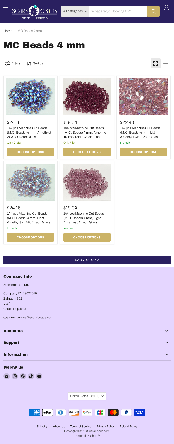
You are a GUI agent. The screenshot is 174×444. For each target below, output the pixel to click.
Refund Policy (128, 426)
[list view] (166, 63)
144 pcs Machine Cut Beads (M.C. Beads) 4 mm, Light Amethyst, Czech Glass (83, 218)
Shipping (42, 426)
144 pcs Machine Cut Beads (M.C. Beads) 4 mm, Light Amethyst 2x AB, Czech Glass (28, 218)
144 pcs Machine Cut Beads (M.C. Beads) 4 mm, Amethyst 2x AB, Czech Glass (29, 132)
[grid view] (156, 63)
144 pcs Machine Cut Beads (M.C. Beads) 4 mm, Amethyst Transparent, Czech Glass (85, 132)
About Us (59, 426)
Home (7, 31)
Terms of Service (80, 426)
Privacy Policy (105, 426)
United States (84, 396)
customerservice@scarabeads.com (28, 317)
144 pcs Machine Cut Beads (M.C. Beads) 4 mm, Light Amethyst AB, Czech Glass (140, 132)
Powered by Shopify (87, 435)
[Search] (153, 11)
